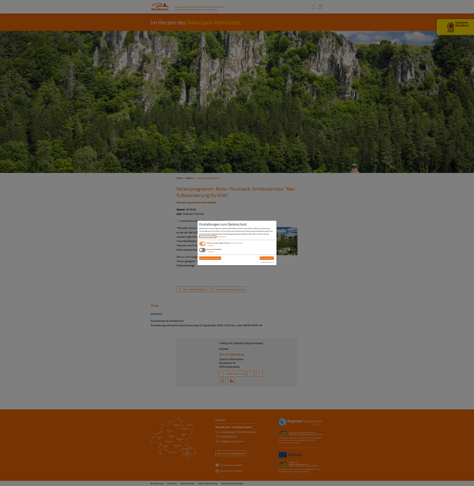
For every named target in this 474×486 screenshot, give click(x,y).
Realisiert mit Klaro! (267, 262)
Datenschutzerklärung (207, 237)
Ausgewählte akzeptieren (210, 258)
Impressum (221, 237)
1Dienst (210, 245)
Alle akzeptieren (266, 258)
